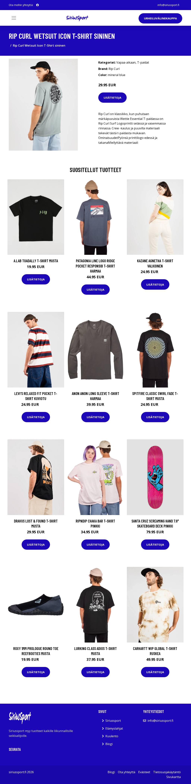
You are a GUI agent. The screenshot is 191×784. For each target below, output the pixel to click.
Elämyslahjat (114, 728)
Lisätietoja (112, 97)
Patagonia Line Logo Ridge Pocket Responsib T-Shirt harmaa (95, 265)
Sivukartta (173, 777)
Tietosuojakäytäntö (167, 772)
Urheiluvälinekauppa (160, 18)
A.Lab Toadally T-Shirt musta (36, 260)
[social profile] (37, 5)
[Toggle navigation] (14, 17)
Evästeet (144, 772)
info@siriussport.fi (168, 5)
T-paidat (143, 62)
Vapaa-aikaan (126, 62)
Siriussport (113, 721)
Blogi (109, 744)
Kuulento (111, 736)
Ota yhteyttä (126, 772)
